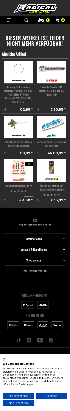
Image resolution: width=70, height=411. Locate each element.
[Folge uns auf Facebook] (29, 340)
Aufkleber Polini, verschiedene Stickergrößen (51, 143)
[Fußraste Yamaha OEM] (51, 72)
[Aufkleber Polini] (51, 127)
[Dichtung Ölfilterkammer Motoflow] (18, 72)
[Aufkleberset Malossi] (18, 170)
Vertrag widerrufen (35, 270)
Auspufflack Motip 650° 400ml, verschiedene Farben (51, 187)
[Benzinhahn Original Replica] (18, 127)
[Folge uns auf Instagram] (51, 340)
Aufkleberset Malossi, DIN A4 (18, 185)
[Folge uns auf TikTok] (19, 340)
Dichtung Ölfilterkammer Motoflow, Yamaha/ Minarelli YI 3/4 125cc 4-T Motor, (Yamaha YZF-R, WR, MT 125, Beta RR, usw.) (18, 94)
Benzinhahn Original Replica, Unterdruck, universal (18, 143)
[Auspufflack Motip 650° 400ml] (51, 170)
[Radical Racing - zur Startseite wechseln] (35, 9)
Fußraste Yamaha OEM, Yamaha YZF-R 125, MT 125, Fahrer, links (51, 90)
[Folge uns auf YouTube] (40, 340)
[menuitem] (9, 20)
